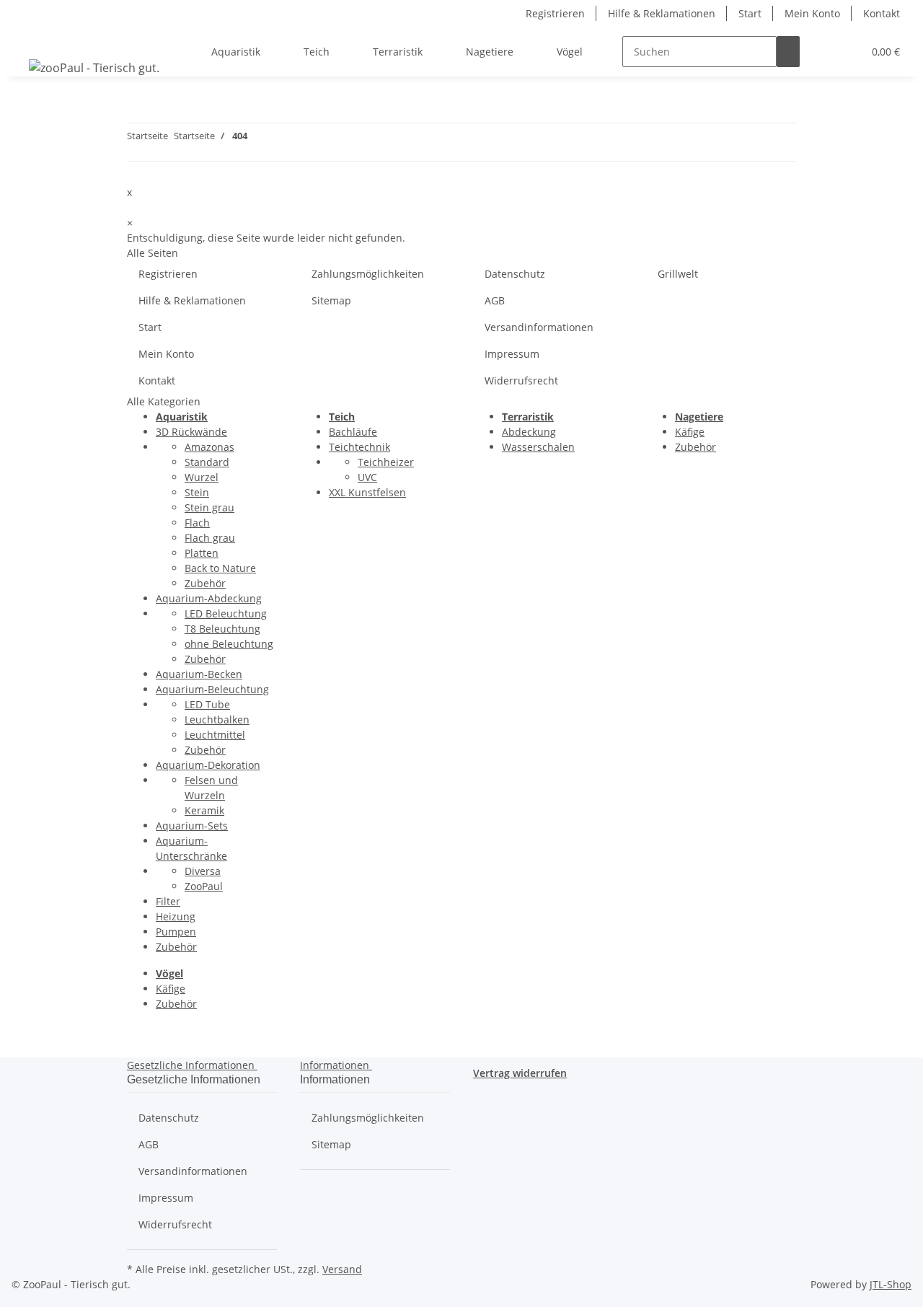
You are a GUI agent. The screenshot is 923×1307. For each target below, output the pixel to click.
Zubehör (205, 583)
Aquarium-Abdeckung (209, 598)
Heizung (175, 916)
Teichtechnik (359, 447)
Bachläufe (353, 432)
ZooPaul (204, 886)
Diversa (203, 871)
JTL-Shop (890, 1284)
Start (749, 13)
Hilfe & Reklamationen (661, 13)
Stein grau (209, 507)
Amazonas (209, 447)
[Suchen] (788, 51)
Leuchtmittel (215, 734)
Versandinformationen (539, 327)
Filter (168, 901)
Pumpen (176, 931)
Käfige (690, 432)
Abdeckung (529, 432)
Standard (207, 462)
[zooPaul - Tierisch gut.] (94, 67)
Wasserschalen (538, 447)
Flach (197, 522)
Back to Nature (220, 568)
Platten (201, 553)
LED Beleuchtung (226, 613)
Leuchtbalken (217, 719)
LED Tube (207, 704)
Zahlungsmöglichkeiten (368, 274)
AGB (495, 300)
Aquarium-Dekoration (208, 765)
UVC (367, 477)
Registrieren (555, 13)
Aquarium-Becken (199, 674)
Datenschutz (515, 274)
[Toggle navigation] (30, 39)
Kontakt (881, 13)
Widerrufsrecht (521, 380)
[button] (822, 51)
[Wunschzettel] (845, 51)
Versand (342, 1269)
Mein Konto (812, 13)
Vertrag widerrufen (520, 1073)
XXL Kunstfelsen (367, 492)
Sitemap (331, 300)
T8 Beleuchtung (222, 628)
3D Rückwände (191, 432)
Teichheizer (386, 462)
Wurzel (201, 477)
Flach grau (210, 538)
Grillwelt (678, 274)
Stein (197, 492)
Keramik (204, 810)
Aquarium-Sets (192, 825)
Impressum (512, 354)
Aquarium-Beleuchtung (212, 689)
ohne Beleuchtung (229, 644)
